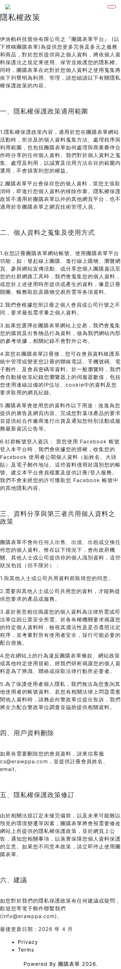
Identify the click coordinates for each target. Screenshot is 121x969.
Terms (26, 949)
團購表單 (69, 964)
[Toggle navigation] (111, 6)
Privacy (28, 942)
